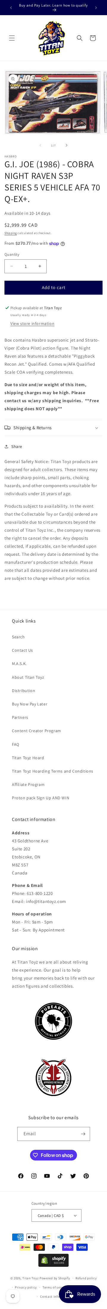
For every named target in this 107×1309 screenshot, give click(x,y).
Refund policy (86, 1278)
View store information (32, 323)
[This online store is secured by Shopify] (53, 1265)
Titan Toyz (30, 1278)
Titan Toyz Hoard (28, 757)
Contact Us (22, 650)
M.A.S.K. (19, 663)
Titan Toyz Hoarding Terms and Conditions (52, 771)
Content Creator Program (36, 730)
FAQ (15, 744)
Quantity (11, 254)
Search (18, 637)
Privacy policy (26, 1287)
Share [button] (16, 446)
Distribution (23, 690)
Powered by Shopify (55, 1278)
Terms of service (55, 1287)
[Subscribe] (83, 1134)
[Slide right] (66, 145)
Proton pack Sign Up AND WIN (40, 797)
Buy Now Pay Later (29, 704)
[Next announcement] (96, 7)
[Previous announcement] (11, 7)
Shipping (10, 233)
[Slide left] (40, 145)
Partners (20, 717)
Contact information (56, 1296)
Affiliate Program (28, 784)
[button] (11, 38)
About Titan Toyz (28, 677)
